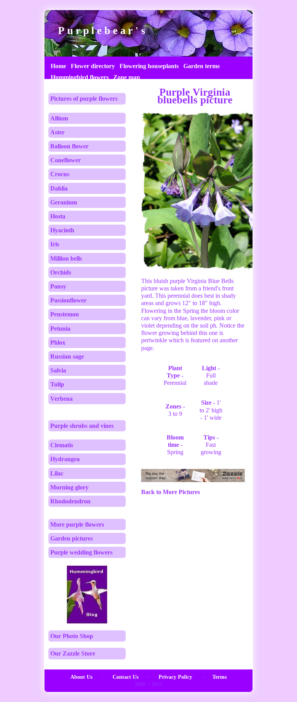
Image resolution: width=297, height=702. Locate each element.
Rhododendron (70, 501)
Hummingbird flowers (80, 77)
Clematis (61, 445)
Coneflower (65, 160)
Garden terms (201, 66)
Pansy (58, 286)
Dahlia (59, 188)
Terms (219, 677)
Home (58, 66)
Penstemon (64, 314)
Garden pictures (71, 538)
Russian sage (67, 356)
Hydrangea (65, 459)
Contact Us (125, 677)
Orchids (60, 272)
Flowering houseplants (149, 66)
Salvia (58, 370)
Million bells (66, 258)
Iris (54, 244)
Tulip (57, 384)
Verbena (61, 398)
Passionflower (68, 300)
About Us (81, 677)
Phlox (57, 342)
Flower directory (93, 66)
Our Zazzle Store (72, 653)
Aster (57, 132)
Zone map (126, 77)
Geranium (63, 202)
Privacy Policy (175, 677)
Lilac (56, 473)
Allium (59, 118)
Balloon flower (69, 146)
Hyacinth (62, 230)
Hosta (57, 216)
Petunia (60, 328)
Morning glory (69, 487)
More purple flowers (77, 524)
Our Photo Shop (71, 636)
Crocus (59, 174)
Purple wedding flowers (81, 552)
